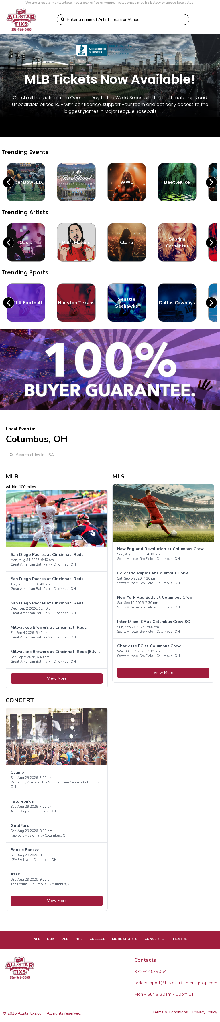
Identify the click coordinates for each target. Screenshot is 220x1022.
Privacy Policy (204, 1012)
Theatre (178, 939)
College (97, 939)
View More (57, 678)
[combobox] (126, 19)
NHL (78, 939)
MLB (64, 939)
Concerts (154, 939)
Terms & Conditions (170, 1012)
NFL (37, 939)
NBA (50, 939)
